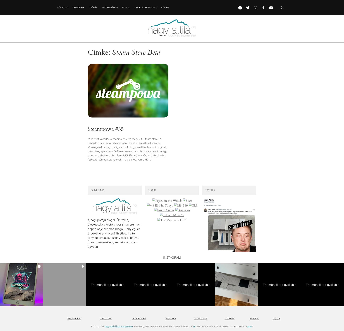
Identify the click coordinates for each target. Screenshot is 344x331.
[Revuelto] (182, 210)
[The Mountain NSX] (172, 220)
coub (276, 318)
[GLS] (193, 205)
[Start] (187, 200)
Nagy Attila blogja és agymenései (119, 326)
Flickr (254, 318)
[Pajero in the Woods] (167, 200)
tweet (249, 326)
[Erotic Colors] (164, 210)
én (194, 326)
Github (230, 318)
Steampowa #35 (106, 129)
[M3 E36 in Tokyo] (160, 205)
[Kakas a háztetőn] (172, 215)
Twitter (106, 318)
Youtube (200, 318)
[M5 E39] (181, 205)
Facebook (74, 318)
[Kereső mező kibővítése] (282, 7)
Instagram (139, 318)
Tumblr (171, 318)
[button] (21, 284)
